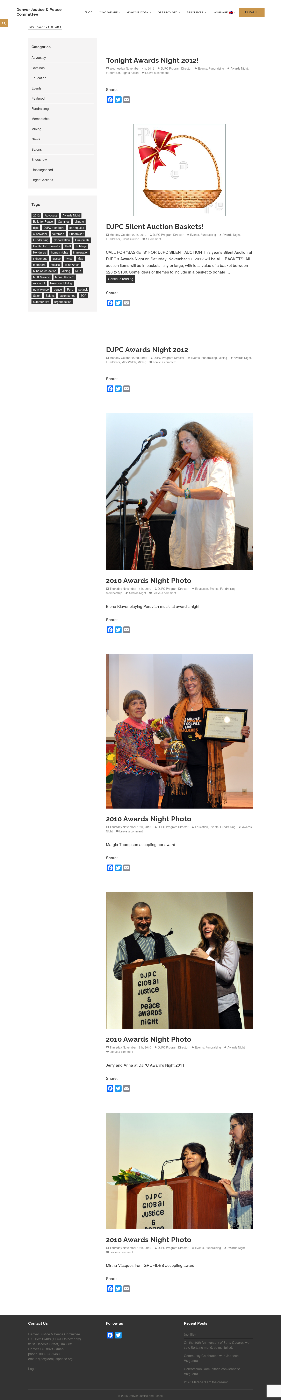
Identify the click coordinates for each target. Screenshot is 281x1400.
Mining (36, 129)
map (60, 1348)
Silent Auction (130, 239)
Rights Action (130, 73)
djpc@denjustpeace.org (55, 1358)
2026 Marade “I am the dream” (206, 1382)
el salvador (40, 234)
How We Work (137, 12)
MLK (78, 271)
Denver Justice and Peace (146, 1396)
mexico (55, 265)
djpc (35, 228)
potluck (83, 289)
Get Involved (168, 12)
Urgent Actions (42, 179)
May (80, 258)
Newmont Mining (61, 283)
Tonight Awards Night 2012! (152, 60)
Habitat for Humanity (46, 246)
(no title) (190, 1334)
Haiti (68, 246)
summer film (41, 302)
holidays (81, 246)
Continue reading (121, 278)
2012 (36, 215)
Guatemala (82, 240)
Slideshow (39, 159)
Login (32, 1368)
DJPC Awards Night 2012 (147, 350)
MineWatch (72, 265)
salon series (67, 295)
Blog (89, 12)
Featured (38, 98)
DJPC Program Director (176, 68)
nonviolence (41, 289)
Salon (37, 295)
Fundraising (40, 108)
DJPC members (54, 228)
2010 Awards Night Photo (148, 580)
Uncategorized (42, 169)
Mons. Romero (64, 277)
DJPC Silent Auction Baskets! (155, 226)
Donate (251, 12)
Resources (195, 12)
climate (79, 221)
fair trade (58, 234)
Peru (70, 289)
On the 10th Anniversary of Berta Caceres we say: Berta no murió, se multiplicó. (217, 1345)
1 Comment (153, 239)
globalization (62, 240)
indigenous (40, 258)
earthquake (76, 228)
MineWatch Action (44, 271)
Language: (221, 12)
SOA (83, 295)
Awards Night (71, 215)
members (39, 265)
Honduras (39, 252)
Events (36, 88)
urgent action (62, 302)
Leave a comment (157, 73)
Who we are (109, 12)
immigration (80, 252)
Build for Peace (43, 221)
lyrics (69, 258)
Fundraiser (76, 234)
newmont (39, 283)
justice (56, 258)
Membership (40, 118)
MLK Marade (41, 277)
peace (58, 289)
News (35, 139)
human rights (59, 252)
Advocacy (38, 57)
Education (38, 78)
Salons (36, 149)
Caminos (38, 67)
